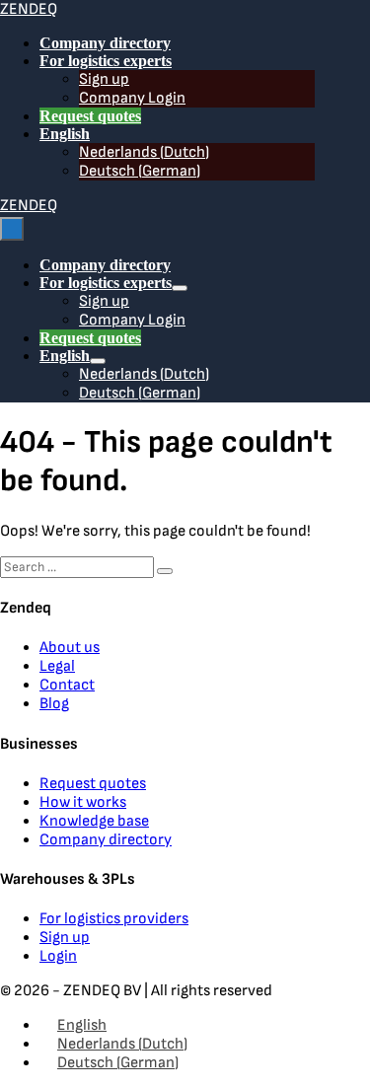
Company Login (132, 98)
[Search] (165, 571)
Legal (57, 666)
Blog (54, 703)
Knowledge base (94, 821)
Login (58, 956)
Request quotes (90, 116)
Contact (67, 685)
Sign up (104, 79)
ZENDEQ (28, 9)
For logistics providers (113, 918)
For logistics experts (105, 60)
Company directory (105, 43)
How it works (82, 802)
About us (69, 647)
